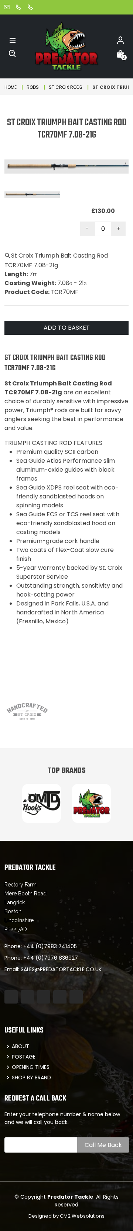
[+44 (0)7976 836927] (30, 7)
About (20, 1046)
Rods (33, 87)
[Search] (12, 53)
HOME (10, 87)
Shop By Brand (31, 1077)
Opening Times (31, 1067)
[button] (12, 39)
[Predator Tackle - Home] (66, 46)
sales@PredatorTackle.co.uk (61, 969)
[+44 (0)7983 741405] (18, 7)
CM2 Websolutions (82, 1215)
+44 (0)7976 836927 (50, 957)
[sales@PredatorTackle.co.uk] (6, 7)
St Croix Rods (65, 87)
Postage (23, 1056)
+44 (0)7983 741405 (50, 946)
